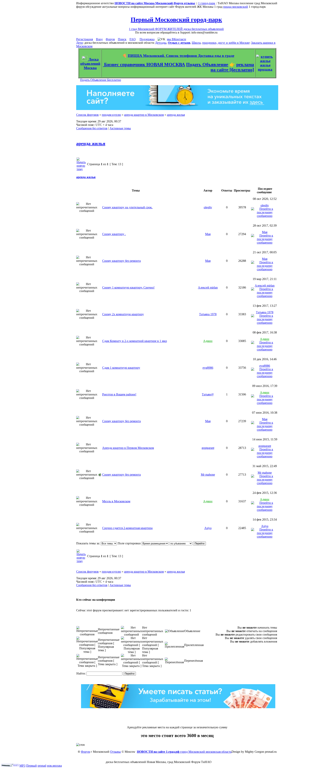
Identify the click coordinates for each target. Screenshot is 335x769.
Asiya (208, 528)
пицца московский (235, 6)
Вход (99, 39)
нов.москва (54, 765)
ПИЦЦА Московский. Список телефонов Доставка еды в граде (181, 56)
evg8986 (208, 367)
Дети (79, 42)
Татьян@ (208, 394)
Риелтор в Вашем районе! (119, 394)
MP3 (22, 765)
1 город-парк (206, 3)
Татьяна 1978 (208, 314)
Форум (110, 39)
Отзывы (115, 751)
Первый (31, 765)
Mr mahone (208, 474)
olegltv (208, 207)
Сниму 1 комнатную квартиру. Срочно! (128, 287)
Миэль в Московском (116, 501)
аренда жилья (176, 114)
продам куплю (111, 114)
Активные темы (120, 128)
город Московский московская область (184, 751)
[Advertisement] (177, 717)
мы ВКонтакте (176, 39)
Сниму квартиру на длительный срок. (127, 207)
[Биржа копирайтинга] (178, 707)
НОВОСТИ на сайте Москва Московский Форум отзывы (155, 3)
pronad (42, 765)
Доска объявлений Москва (90, 63)
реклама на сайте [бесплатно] (232, 67)
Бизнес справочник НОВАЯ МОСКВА (144, 64)
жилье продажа (265, 67)
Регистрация (84, 39)
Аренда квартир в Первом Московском (128, 447)
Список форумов (87, 114)
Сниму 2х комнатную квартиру (123, 314)
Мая (208, 234)
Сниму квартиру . (114, 234)
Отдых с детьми (179, 42)
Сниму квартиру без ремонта (121, 260)
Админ (207, 341)
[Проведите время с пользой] (177, 109)
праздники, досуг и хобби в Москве (226, 42)
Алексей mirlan (208, 287)
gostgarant (208, 447)
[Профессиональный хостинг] (10, 765)
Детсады (160, 42)
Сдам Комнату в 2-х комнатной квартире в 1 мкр (134, 341)
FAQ (133, 39)
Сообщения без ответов (91, 128)
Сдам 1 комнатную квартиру (121, 367)
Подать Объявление (207, 64)
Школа (196, 42)
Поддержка (147, 39)
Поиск (122, 39)
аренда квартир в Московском (144, 114)
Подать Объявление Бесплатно (100, 80)
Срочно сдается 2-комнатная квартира (127, 528)
